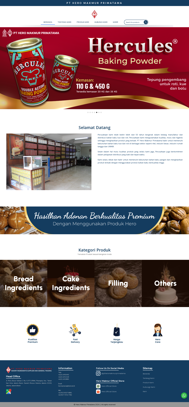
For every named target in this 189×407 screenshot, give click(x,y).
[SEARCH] (146, 22)
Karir (115, 22)
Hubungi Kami (100, 22)
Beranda (48, 22)
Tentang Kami (64, 22)
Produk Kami (83, 22)
